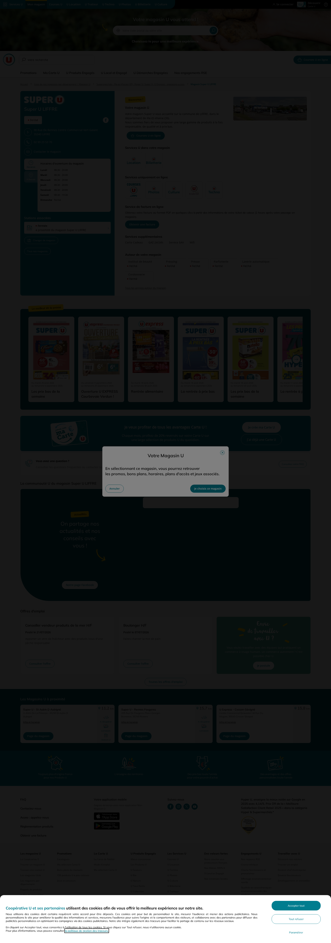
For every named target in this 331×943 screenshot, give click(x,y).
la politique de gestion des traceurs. (86, 930)
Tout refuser (296, 919)
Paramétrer (296, 932)
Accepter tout (296, 905)
